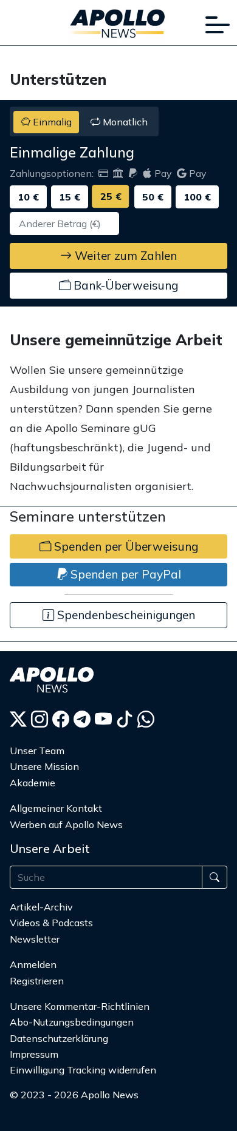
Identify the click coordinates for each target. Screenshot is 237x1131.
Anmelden (34, 964)
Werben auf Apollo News (66, 824)
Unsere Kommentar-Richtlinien (79, 1006)
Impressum (34, 1054)
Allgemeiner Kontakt (56, 808)
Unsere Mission (44, 766)
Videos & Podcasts (51, 923)
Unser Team (37, 751)
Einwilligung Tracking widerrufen (83, 1070)
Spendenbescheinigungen (124, 615)
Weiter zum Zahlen (124, 255)
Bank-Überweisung (124, 285)
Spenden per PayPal (124, 574)
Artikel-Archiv (41, 907)
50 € (152, 197)
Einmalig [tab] (51, 122)
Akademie (32, 783)
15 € (69, 197)
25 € (111, 196)
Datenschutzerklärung (59, 1038)
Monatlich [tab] (124, 122)
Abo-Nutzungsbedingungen (72, 1022)
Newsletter (35, 939)
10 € (28, 197)
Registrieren (37, 981)
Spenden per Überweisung (124, 546)
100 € (197, 197)
